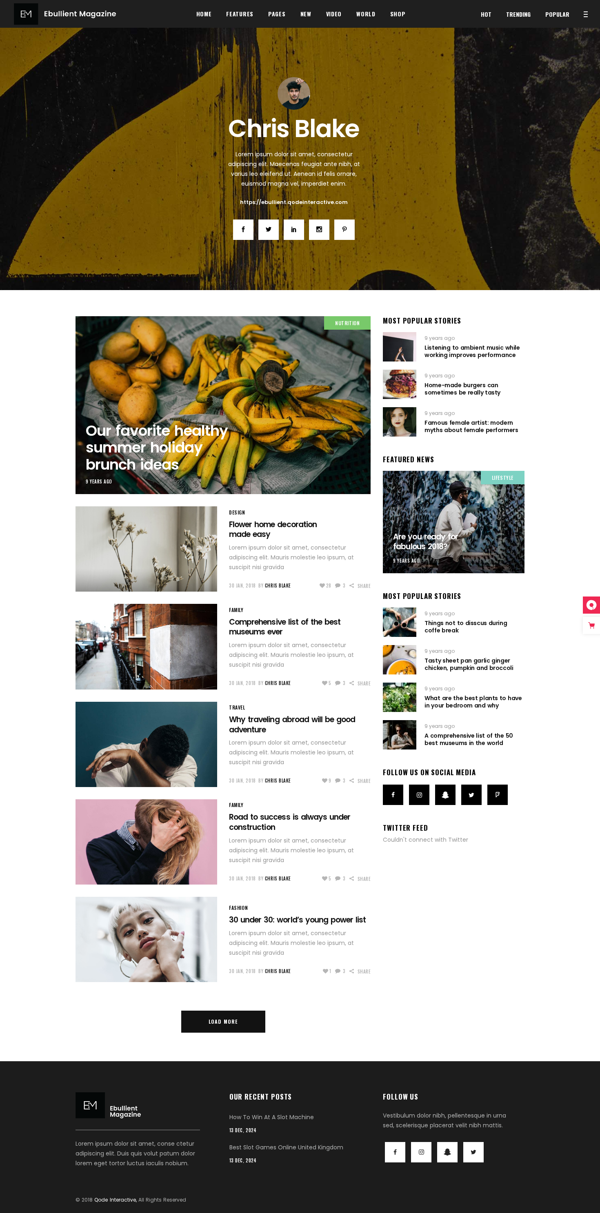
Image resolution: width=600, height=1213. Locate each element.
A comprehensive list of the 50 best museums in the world (468, 739)
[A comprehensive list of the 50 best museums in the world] (399, 735)
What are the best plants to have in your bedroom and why (473, 702)
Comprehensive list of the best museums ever (284, 627)
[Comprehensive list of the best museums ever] (146, 646)
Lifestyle (502, 477)
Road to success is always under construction (289, 822)
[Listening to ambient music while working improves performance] (399, 346)
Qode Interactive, (115, 1199)
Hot (486, 14)
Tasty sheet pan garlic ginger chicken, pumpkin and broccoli (468, 664)
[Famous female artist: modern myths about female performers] (399, 422)
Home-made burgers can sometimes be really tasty (462, 389)
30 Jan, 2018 (242, 585)
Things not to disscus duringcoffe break (465, 626)
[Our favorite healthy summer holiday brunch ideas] (294, 93)
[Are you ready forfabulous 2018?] (453, 522)
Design (237, 512)
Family (236, 609)
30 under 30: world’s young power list (297, 919)
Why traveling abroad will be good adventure (292, 724)
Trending (518, 14)
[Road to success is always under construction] (146, 842)
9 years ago (99, 481)
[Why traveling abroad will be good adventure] (146, 744)
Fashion (238, 907)
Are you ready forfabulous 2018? (425, 541)
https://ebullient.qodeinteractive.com (294, 202)
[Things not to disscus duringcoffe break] (399, 622)
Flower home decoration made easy (273, 529)
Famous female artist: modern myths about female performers (471, 426)
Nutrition (347, 322)
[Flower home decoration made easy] (146, 549)
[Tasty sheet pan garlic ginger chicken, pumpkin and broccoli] (399, 659)
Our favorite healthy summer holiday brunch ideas (157, 447)
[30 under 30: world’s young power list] (146, 939)
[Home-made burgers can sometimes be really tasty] (399, 384)
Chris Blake (278, 585)
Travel (237, 707)
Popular (557, 14)
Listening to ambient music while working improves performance (472, 351)
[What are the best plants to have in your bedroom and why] (399, 697)
